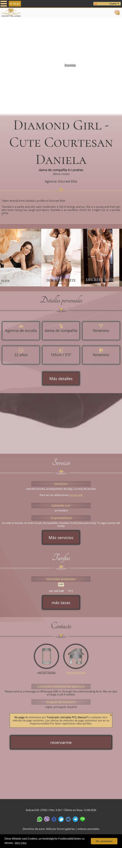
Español (113, 3)
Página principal (75, 672)
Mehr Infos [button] (21, 843)
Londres (77, 170)
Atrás (15, 3)
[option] (61, 65)
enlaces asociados (88, 829)
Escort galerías (66, 829)
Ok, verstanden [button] (104, 841)
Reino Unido (61, 174)
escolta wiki (76, 495)
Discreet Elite (67, 181)
